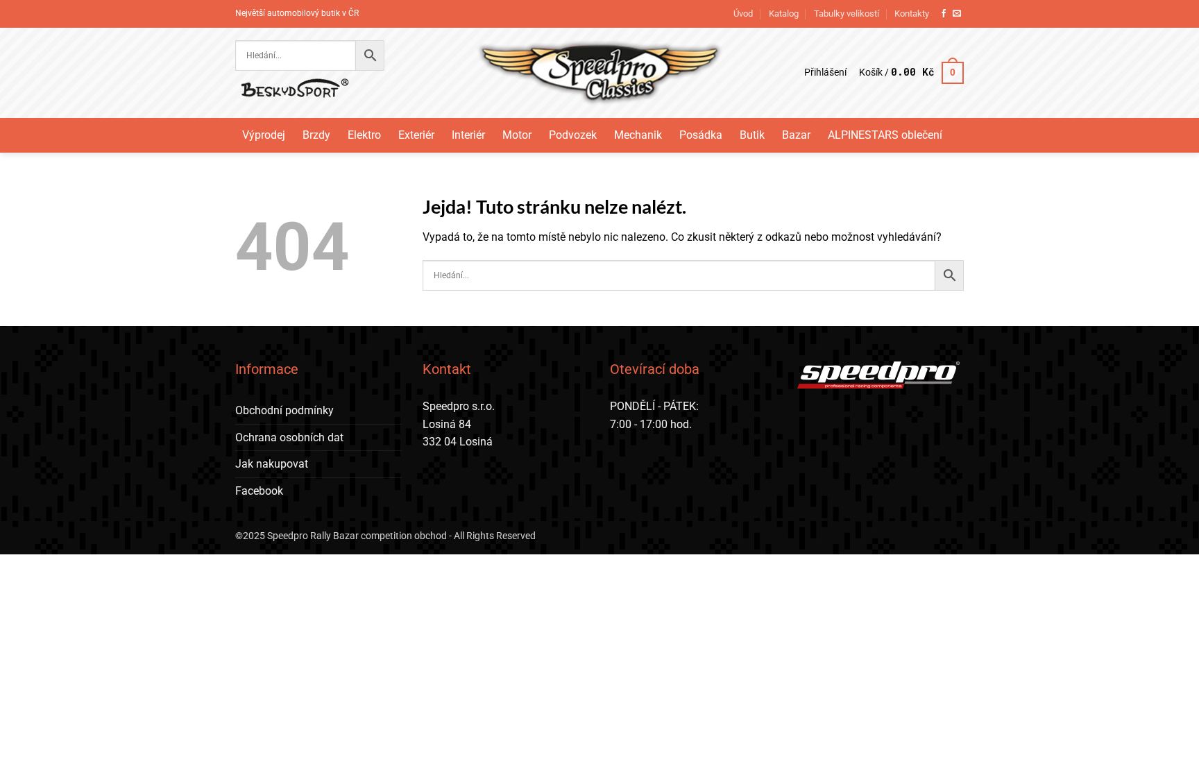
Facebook (259, 490)
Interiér (468, 135)
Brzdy (316, 135)
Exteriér (416, 135)
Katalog (784, 13)
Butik (752, 135)
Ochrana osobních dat (289, 437)
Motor (517, 135)
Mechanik (638, 135)
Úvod (743, 13)
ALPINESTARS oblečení (885, 135)
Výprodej (263, 135)
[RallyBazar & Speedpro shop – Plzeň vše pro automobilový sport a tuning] (600, 73)
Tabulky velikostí (846, 13)
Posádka (700, 135)
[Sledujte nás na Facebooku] (943, 14)
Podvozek (573, 135)
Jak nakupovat (271, 463)
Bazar (796, 135)
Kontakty (911, 13)
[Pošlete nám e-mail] (957, 14)
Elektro (364, 135)
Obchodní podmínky (284, 410)
